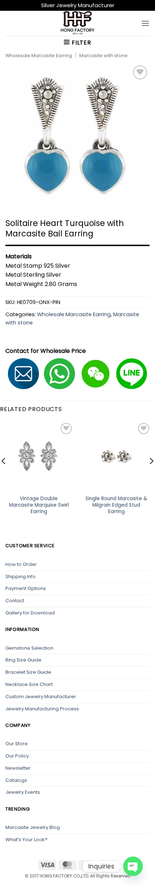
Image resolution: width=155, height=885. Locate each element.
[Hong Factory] (77, 23)
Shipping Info (20, 576)
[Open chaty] (133, 866)
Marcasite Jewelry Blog (32, 827)
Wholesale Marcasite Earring (38, 55)
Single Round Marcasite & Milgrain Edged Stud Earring (116, 505)
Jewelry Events (22, 792)
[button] (145, 23)
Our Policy (17, 755)
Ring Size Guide (23, 659)
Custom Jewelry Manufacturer (40, 696)
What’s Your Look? (26, 839)
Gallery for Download (30, 612)
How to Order (21, 564)
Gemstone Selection (29, 648)
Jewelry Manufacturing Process (42, 708)
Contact (14, 600)
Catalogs (16, 780)
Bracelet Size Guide (28, 672)
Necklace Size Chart (29, 684)
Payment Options (25, 588)
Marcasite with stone (103, 55)
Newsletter (18, 768)
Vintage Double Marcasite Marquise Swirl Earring (39, 505)
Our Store (16, 743)
